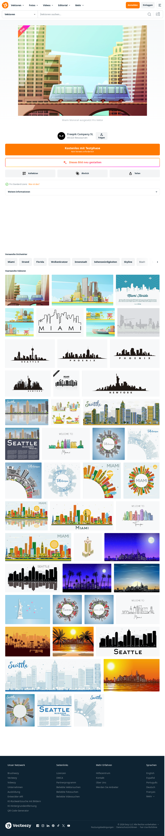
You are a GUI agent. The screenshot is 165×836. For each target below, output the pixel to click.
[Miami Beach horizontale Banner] (19, 322)
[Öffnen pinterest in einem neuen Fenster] (53, 825)
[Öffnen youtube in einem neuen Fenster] (68, 825)
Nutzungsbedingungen (100, 827)
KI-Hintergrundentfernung (21, 805)
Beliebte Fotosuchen (67, 791)
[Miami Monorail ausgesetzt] (27, 290)
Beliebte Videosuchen (67, 796)
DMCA (59, 777)
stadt (142, 261)
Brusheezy (13, 773)
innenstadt (81, 261)
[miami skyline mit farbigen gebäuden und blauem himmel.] (38, 547)
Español (148, 777)
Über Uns (101, 782)
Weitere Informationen (19, 191)
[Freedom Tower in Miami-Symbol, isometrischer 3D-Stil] (88, 547)
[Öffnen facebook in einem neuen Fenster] (37, 825)
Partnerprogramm (66, 782)
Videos (46, 5)
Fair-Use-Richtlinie (146, 827)
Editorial (63, 5)
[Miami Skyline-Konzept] (82, 290)
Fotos (32, 5)
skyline (128, 261)
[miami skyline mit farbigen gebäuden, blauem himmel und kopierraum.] (102, 480)
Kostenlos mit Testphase (81, 149)
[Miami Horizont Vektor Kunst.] (66, 383)
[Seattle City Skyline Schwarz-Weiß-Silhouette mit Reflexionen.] (32, 578)
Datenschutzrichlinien (124, 827)
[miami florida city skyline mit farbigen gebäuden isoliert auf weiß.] (82, 515)
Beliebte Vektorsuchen (68, 787)
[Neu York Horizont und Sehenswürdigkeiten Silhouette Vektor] (28, 383)
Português (149, 782)
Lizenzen (61, 773)
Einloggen (145, 5)
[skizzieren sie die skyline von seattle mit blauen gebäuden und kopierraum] (54, 710)
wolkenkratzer (59, 261)
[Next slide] (152, 262)
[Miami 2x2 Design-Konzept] (66, 412)
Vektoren (16, 5)
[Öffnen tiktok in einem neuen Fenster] (58, 825)
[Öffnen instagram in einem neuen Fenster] (43, 825)
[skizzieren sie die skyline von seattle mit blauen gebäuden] (53, 675)
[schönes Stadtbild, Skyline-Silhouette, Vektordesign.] (138, 322)
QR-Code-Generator (18, 810)
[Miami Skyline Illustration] (138, 290)
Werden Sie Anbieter (107, 787)
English (148, 773)
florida (40, 261)
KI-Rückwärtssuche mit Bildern (24, 801)
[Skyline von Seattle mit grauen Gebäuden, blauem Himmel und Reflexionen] (26, 412)
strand (25, 261)
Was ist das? (34, 184)
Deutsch (148, 787)
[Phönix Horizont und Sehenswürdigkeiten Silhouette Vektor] (82, 353)
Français (148, 791)
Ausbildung (13, 791)
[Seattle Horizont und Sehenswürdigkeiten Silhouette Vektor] (30, 353)
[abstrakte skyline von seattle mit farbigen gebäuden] (121, 412)
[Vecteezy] (5, 5)
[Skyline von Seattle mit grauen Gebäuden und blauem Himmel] (22, 444)
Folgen (100, 137)
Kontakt (100, 777)
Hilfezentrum (103, 773)
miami (11, 261)
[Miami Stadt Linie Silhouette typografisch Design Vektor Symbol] (60, 322)
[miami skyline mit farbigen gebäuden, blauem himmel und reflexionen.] (26, 515)
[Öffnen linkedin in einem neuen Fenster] (48, 825)
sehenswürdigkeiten (105, 261)
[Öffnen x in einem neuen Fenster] (63, 825)
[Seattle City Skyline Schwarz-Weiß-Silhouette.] (128, 641)
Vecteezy (12, 777)
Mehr (78, 5)
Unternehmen (14, 787)
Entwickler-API (15, 796)
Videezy (11, 782)
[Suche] (147, 14)
